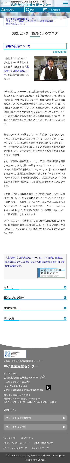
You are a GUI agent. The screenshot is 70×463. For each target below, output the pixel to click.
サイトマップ (42, 448)
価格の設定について (15, 23)
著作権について (45, 442)
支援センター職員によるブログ (21, 21)
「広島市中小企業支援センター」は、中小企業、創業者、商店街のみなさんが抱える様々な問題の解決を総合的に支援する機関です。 (34, 261)
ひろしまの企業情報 (16, 426)
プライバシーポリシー (18, 442)
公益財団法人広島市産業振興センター (31, 3)
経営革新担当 (46, 21)
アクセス (28, 437)
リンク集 (11, 437)
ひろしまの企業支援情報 (18, 417)
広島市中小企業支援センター (20, 18)
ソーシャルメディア (17, 448)
